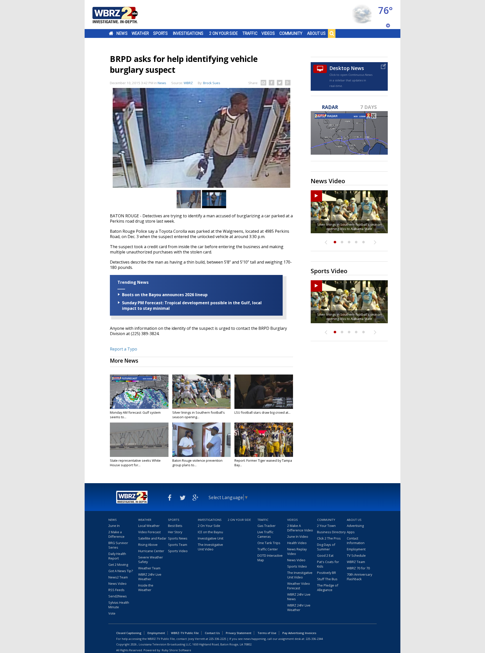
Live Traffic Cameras (265, 534)
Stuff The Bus (327, 579)
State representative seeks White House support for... (135, 462)
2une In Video (297, 536)
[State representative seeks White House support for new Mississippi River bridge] (139, 440)
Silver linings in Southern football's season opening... (198, 414)
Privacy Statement (238, 633)
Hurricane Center (151, 551)
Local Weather (149, 525)
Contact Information (356, 540)
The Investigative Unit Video (210, 546)
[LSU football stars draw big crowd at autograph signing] (263, 392)
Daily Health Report (117, 556)
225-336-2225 (217, 639)
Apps (351, 532)
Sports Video (178, 551)
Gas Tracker (266, 525)
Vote (111, 613)
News (121, 33)
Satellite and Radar (152, 538)
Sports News (177, 538)
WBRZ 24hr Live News (298, 596)
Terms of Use (266, 633)
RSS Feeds (116, 590)
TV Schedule (356, 555)
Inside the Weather (145, 587)
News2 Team (118, 577)
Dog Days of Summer (326, 546)
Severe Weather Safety (150, 559)
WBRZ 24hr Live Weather (149, 576)
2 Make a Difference (116, 534)
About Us (316, 33)
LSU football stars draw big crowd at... (262, 412)
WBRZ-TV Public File (185, 633)
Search (331, 33)
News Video (117, 583)
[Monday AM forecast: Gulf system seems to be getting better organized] (139, 392)
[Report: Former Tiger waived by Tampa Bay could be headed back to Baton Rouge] (263, 440)
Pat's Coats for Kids (328, 564)
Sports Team (177, 544)
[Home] (121, 14)
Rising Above (148, 544)
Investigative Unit (210, 538)
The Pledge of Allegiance (327, 587)
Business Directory (331, 532)
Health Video (297, 543)
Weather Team (149, 568)
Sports (160, 33)
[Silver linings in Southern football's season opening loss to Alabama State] (201, 392)
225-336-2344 (314, 639)
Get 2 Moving (118, 564)
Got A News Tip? (120, 571)
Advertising (355, 525)
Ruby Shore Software (176, 650)
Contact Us (212, 633)
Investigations (188, 33)
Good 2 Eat (325, 555)
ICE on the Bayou (210, 532)
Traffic (250, 33)
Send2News (117, 596)
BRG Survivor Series (118, 545)
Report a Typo (123, 349)
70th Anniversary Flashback (359, 576)
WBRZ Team (356, 561)
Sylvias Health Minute (118, 604)
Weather (140, 33)
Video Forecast (149, 532)
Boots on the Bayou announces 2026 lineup (165, 294)
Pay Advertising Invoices (299, 633)
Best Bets (175, 525)
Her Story (175, 532)
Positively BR (326, 572)
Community (290, 33)
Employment (356, 549)
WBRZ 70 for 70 (358, 568)
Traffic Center (267, 549)
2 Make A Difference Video (300, 527)
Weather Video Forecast (298, 585)
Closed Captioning (128, 633)
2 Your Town (326, 525)
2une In (114, 525)
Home (111, 33)
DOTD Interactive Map (270, 557)
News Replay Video (297, 551)
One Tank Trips (268, 543)
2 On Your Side (223, 33)
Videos (268, 33)
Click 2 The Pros (329, 538)
